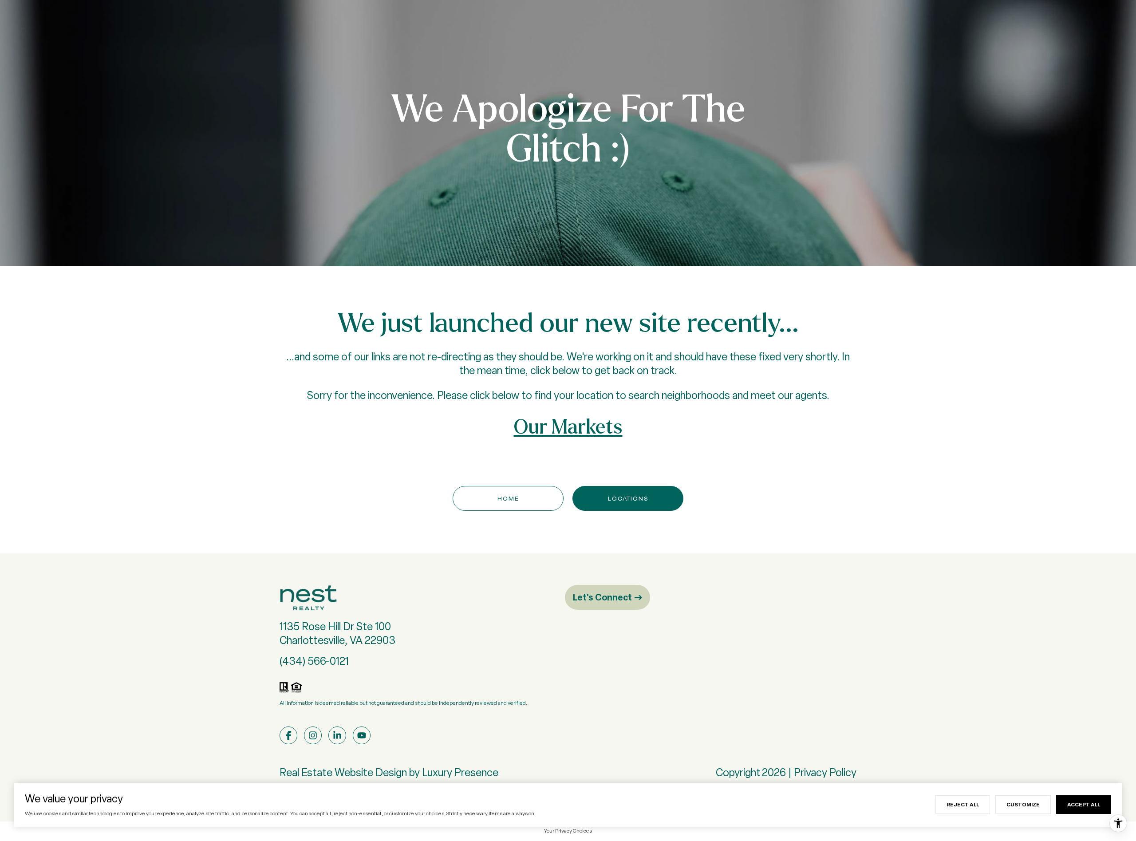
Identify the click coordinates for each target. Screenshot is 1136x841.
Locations (628, 498)
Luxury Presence (460, 772)
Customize (1023, 804)
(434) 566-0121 (314, 661)
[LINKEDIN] (337, 735)
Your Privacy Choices (568, 830)
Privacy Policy (825, 772)
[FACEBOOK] (288, 735)
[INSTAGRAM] (313, 735)
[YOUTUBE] (362, 735)
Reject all (963, 804)
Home (508, 498)
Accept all (1083, 804)
